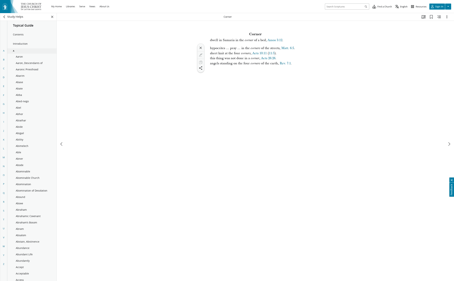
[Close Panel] (52, 17)
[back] (4, 17)
